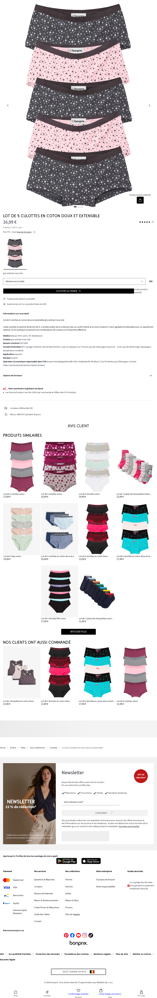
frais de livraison (24, 232)
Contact (37, 921)
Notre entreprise (104, 871)
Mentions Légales (102, 954)
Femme (68, 879)
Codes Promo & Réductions (46, 907)
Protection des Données (48, 954)
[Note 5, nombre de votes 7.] (144, 222)
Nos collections (72, 871)
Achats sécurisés (135, 871)
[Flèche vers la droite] (149, 106)
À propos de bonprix (105, 879)
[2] (78, 206)
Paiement (7, 871)
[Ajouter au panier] (140, 200)
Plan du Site (122, 954)
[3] (81, 206)
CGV (2, 954)
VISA (15, 887)
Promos (69, 907)
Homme (69, 886)
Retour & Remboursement (46, 900)
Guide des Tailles (42, 914)
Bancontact (18, 895)
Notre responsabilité (105, 886)
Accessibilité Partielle (20, 954)
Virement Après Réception (20, 912)
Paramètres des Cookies (77, 954)
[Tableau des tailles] (151, 281)
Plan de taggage (72, 914)
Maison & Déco (72, 900)
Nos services (40, 871)
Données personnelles (129, 826)
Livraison (38, 886)
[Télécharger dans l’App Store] (91, 861)
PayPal (16, 903)
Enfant (68, 893)
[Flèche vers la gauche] (8, 106)
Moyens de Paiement (43, 893)
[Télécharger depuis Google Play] (66, 861)
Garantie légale (7, 959)
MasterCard (18, 880)
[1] (75, 206)
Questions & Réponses (44, 879)
